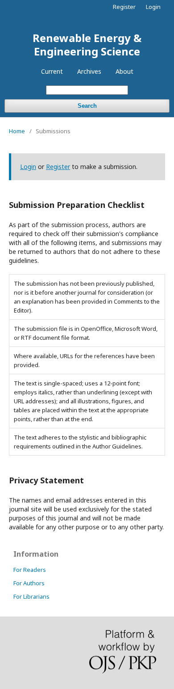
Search (87, 105)
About (124, 71)
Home (17, 131)
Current (52, 71)
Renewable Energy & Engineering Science (87, 44)
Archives (89, 71)
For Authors (29, 583)
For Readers (29, 570)
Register (124, 7)
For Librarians (31, 596)
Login (153, 7)
